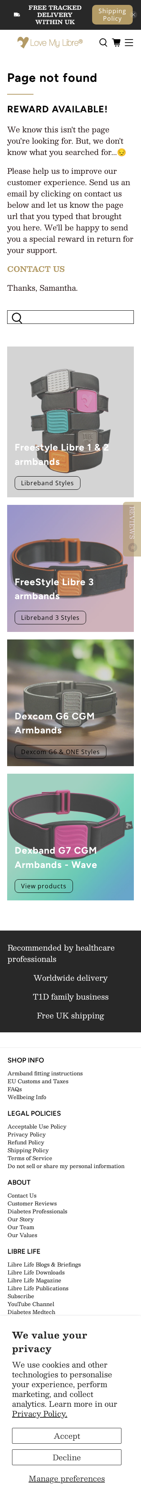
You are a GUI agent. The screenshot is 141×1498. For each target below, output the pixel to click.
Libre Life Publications (38, 1288)
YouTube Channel (31, 1303)
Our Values (22, 1234)
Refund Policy (26, 1142)
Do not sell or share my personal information (66, 1165)
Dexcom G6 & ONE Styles (60, 752)
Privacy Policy (27, 1134)
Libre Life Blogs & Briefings (44, 1264)
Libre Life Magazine (34, 1280)
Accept (67, 1435)
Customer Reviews (32, 1203)
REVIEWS (132, 523)
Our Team (21, 1226)
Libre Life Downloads (36, 1272)
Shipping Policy (112, 15)
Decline (67, 1457)
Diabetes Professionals (37, 1211)
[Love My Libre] (49, 43)
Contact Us (22, 1195)
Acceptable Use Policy (37, 1126)
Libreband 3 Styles (50, 617)
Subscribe (21, 1295)
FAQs (15, 1088)
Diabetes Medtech (31, 1311)
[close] (133, 14)
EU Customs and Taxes (38, 1081)
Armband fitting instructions (45, 1073)
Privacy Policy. (39, 1413)
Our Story (21, 1219)
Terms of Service (30, 1157)
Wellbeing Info (27, 1096)
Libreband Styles (47, 483)
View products (44, 886)
